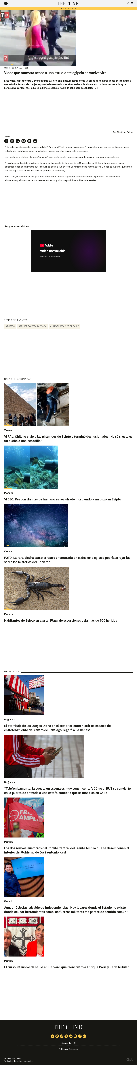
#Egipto (10, 326)
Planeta (8, 492)
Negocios (9, 719)
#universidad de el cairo (64, 326)
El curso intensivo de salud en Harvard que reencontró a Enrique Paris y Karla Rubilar (66, 967)
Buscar (128, 3)
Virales (8, 430)
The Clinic (16, 1058)
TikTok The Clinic (80, 1036)
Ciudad (8, 901)
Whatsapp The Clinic (66, 1036)
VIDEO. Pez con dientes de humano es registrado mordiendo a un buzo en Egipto (62, 499)
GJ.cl (129, 1060)
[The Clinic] (8, 3)
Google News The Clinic (84, 1036)
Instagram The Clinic (61, 1036)
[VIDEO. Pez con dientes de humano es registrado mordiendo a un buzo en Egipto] (68, 467)
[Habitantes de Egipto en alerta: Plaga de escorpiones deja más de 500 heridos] (68, 588)
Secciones (132, 3)
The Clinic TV (71, 1036)
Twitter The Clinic (52, 1036)
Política (8, 841)
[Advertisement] (68, 203)
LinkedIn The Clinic (75, 1036)
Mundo (7, 68)
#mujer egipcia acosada (32, 326)
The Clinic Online (125, 132)
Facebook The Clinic (57, 1036)
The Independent (88, 180)
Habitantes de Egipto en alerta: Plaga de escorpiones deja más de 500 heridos (60, 620)
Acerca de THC (68, 1043)
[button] (6, 141)
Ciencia (8, 551)
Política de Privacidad (68, 1049)
